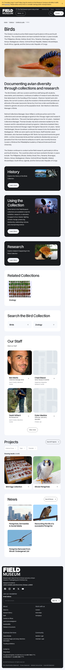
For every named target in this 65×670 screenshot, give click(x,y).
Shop (52, 9)
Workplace (38, 615)
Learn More (13, 231)
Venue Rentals (7, 636)
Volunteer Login (39, 639)
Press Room (6, 652)
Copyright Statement (49, 665)
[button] (11, 448)
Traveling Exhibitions (9, 643)
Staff (4, 615)
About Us (5, 610)
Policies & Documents (9, 627)
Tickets (57, 13)
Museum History (7, 612)
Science (11, 22)
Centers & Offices (8, 618)
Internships (38, 612)
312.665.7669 (16, 657)
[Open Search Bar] (51, 13)
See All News (49, 499)
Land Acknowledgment (9, 621)
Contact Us (6, 649)
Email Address (7, 596)
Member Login (60, 9)
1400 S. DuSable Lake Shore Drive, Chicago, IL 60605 (18, 585)
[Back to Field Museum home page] (7, 12)
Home (5, 22)
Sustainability (6, 624)
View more (32, 430)
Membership (45, 9)
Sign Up (54, 600)
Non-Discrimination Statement (11, 665)
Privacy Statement (25, 665)
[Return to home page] (11, 571)
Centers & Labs (20, 22)
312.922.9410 (7, 657)
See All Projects (51, 442)
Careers (37, 610)
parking (7, 4)
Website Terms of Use (36, 665)
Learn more (13, 185)
